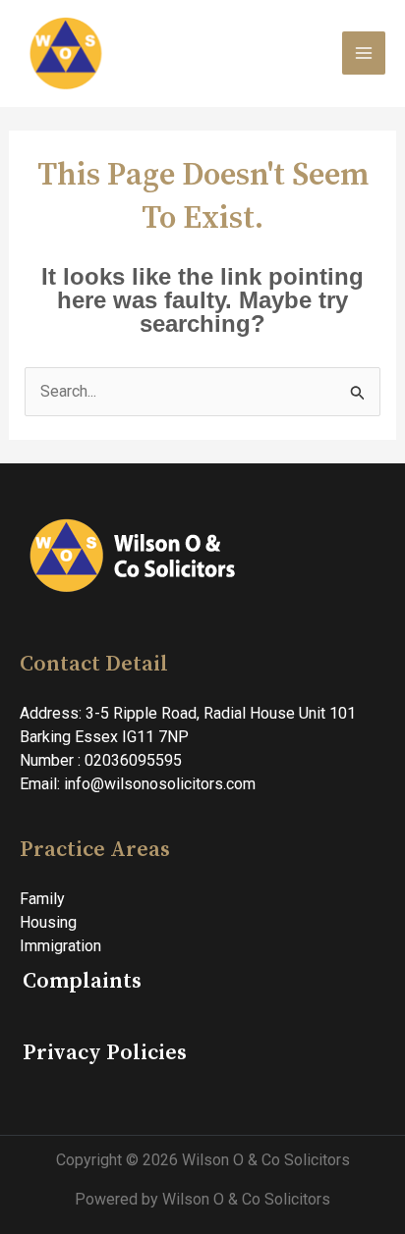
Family (42, 898)
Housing (48, 922)
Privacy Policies (105, 1053)
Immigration (60, 946)
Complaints (82, 981)
